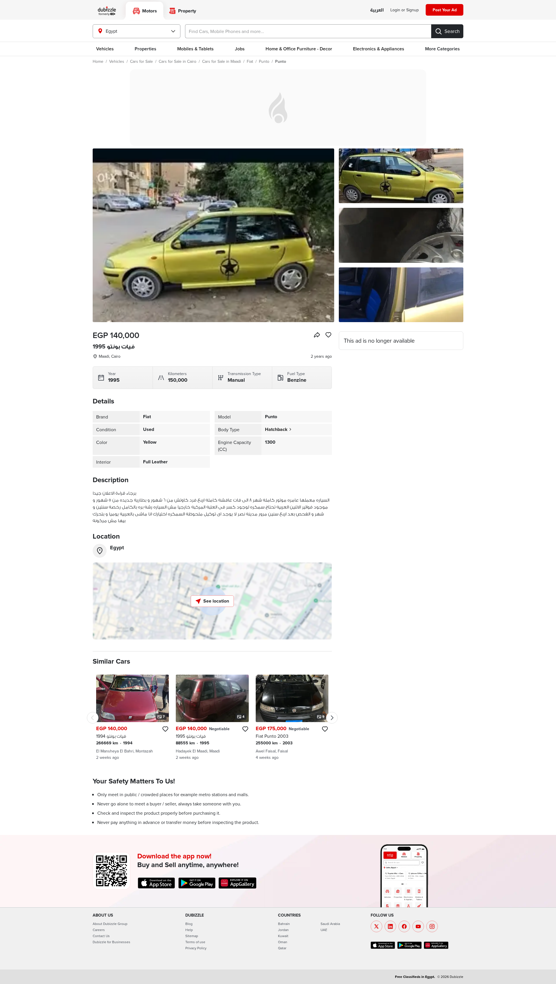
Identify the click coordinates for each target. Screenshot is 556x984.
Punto (264, 61)
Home (98, 61)
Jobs (240, 48)
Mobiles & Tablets (195, 48)
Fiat (250, 61)
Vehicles (105, 48)
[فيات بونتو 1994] (132, 717)
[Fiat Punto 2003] (292, 717)
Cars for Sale (141, 61)
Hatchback (276, 429)
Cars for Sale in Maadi (221, 61)
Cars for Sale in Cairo (177, 61)
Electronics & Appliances (378, 48)
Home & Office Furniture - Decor (299, 48)
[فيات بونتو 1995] (212, 717)
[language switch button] (376, 10)
